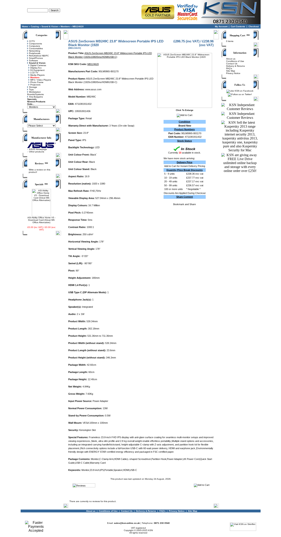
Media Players (37, 75)
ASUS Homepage (38, 149)
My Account (221, 26)
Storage (33, 87)
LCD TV (34, 72)
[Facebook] (239, 91)
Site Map (230, 71)
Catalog (35, 26)
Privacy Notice (233, 73)
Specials (32, 99)
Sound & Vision (49, 26)
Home (25, 26)
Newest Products (36, 101)
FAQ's (229, 68)
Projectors (35, 84)
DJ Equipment (37, 70)
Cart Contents (238, 26)
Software (33, 60)
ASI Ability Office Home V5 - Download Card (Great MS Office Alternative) (41, 220)
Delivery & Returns (235, 66)
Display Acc (36, 68)
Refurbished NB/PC (39, 55)
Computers (34, 46)
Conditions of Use (235, 61)
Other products (36, 151)
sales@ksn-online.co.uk (127, 523)
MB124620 (78, 26)
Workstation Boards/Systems (35, 93)
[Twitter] (240, 94)
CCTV (32, 41)
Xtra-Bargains (36, 97)
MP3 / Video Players (40, 80)
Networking (34, 51)
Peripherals (34, 53)
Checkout (254, 26)
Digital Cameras (38, 65)
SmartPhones (36, 58)
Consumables (36, 48)
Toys (31, 89)
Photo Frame (36, 82)
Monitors (65, 26)
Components (35, 43)
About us (230, 59)
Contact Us (231, 63)
